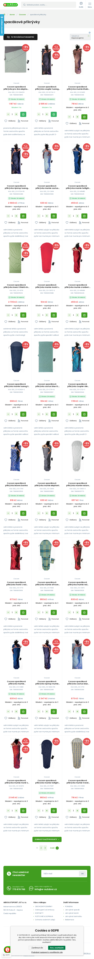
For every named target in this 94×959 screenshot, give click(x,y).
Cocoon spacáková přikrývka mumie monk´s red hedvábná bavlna (16, 781)
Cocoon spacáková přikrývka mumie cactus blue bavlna (47, 187)
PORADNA (69, 906)
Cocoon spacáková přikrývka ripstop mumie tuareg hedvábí (46, 682)
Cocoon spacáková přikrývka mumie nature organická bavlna (77, 484)
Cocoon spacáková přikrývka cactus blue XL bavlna (46, 385)
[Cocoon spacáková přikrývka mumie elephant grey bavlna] (47, 456)
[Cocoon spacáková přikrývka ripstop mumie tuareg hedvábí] (47, 654)
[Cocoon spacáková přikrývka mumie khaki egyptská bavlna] (77, 59)
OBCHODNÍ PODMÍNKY (43, 906)
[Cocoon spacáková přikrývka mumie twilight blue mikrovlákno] (77, 158)
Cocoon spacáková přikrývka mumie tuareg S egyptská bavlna (16, 385)
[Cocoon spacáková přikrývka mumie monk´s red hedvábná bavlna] (16, 753)
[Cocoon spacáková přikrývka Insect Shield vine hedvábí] (16, 257)
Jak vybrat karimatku (73, 916)
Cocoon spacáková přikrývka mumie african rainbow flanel (46, 583)
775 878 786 (18, 889)
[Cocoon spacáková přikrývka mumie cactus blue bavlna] (47, 158)
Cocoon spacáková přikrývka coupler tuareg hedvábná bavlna (47, 88)
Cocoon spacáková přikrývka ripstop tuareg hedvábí (16, 187)
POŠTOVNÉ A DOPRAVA (44, 916)
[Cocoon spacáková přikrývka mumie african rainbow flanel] (47, 555)
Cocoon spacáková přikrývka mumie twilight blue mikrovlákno (77, 187)
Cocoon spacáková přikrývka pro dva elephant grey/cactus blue (16, 88)
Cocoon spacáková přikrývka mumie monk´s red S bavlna (46, 286)
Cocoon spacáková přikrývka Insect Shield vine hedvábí (16, 286)
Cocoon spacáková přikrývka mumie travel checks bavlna (77, 781)
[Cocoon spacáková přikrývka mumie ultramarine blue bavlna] (16, 654)
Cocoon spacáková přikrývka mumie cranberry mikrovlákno (77, 286)
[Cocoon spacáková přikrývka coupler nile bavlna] (77, 356)
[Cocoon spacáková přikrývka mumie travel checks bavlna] (77, 753)
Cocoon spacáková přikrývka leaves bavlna (16, 484)
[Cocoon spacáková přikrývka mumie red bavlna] (77, 555)
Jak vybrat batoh (72, 913)
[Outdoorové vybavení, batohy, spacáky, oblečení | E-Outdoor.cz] (4, 14)
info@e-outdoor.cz (46, 889)
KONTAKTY (39, 913)
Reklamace (69, 920)
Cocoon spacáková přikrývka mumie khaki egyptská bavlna (77, 88)
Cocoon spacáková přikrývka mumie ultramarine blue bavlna (16, 682)
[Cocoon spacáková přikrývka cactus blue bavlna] (77, 654)
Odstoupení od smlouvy (44, 910)
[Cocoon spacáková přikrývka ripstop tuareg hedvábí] (16, 158)
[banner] (10, 5)
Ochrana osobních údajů (45, 920)
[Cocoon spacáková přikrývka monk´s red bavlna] (16, 555)
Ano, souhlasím (57, 948)
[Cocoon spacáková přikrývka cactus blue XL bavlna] (47, 356)
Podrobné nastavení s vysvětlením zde (47, 952)
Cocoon (22, 14)
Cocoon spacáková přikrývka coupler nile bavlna (77, 385)
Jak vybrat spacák (72, 910)
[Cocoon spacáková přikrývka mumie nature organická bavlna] (77, 456)
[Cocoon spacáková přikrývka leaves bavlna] (16, 456)
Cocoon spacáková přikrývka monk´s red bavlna (16, 583)
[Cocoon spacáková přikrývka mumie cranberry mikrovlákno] (77, 257)
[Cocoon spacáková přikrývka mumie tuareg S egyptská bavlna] (16, 356)
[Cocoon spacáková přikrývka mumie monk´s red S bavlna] (47, 257)
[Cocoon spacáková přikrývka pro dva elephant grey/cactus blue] (16, 59)
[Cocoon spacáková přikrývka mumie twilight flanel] (47, 753)
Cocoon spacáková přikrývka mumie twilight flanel (46, 781)
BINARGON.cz (85, 953)
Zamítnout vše (37, 948)
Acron (12, 14)
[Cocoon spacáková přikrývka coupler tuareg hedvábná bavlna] (47, 59)
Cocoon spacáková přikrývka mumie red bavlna (77, 583)
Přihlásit (82, 873)
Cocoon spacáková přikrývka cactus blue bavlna (77, 682)
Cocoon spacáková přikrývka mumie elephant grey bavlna (47, 484)
